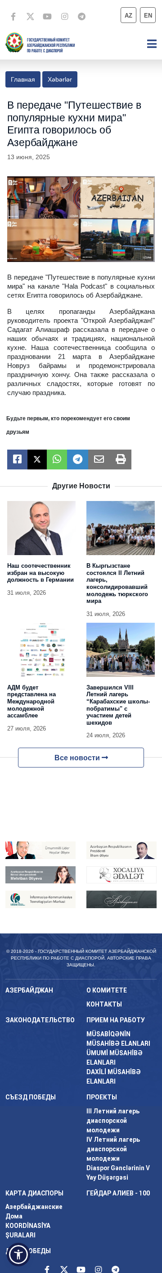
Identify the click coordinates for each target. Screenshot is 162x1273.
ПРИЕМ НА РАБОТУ (115, 1020)
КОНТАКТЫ (104, 1004)
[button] (18, 1254)
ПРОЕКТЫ (101, 1097)
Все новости (78, 758)
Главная (23, 79)
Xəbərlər (60, 79)
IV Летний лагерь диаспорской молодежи (113, 1149)
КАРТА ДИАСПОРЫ (34, 1193)
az (128, 15)
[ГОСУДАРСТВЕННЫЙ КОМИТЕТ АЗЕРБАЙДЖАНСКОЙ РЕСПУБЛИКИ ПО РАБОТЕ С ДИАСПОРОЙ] (14, 42)
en (148, 15)
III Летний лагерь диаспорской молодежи (113, 1121)
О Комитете (106, 990)
